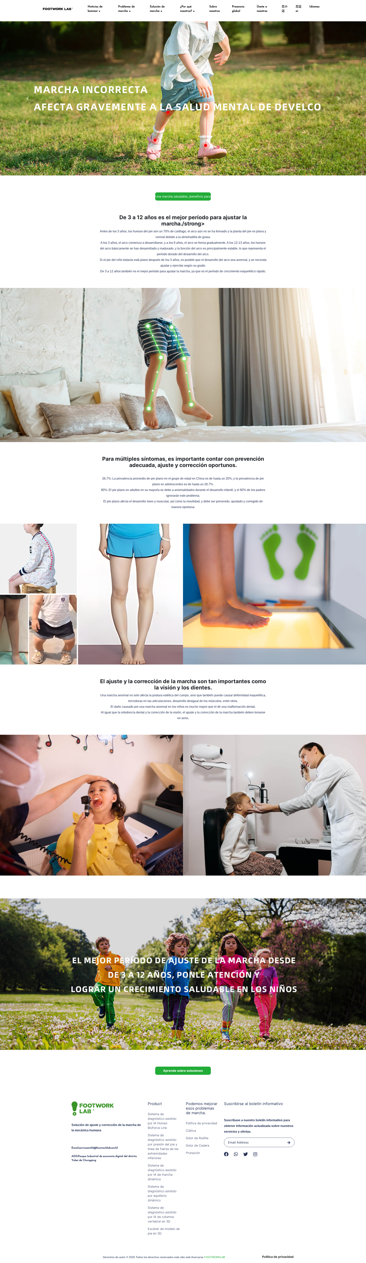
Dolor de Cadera (197, 1145)
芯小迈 (284, 9)
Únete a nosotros (262, 9)
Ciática (191, 1130)
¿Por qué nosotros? (186, 9)
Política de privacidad (201, 1123)
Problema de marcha (126, 9)
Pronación (193, 1153)
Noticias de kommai (95, 9)
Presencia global (238, 9)
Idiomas (314, 6)
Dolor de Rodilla (197, 1138)
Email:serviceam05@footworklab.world (94, 1148)
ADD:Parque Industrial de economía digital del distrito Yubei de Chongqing (104, 1158)
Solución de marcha (157, 9)
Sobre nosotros (214, 9)
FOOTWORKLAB (214, 1257)
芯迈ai (298, 9)
